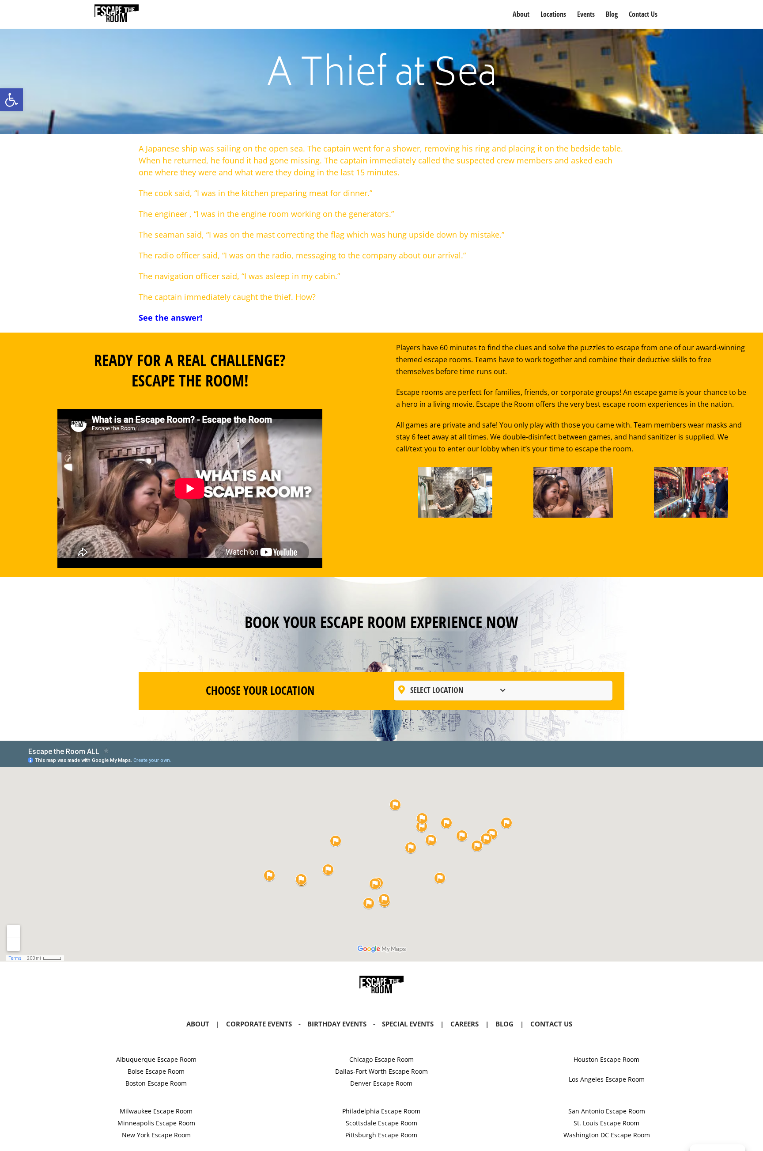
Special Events (408, 1023)
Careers (464, 1023)
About (197, 1023)
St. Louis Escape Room (606, 1123)
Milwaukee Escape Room (156, 1111)
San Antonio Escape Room (606, 1111)
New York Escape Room (156, 1135)
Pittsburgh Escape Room (381, 1135)
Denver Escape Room (381, 1083)
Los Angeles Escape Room (607, 1079)
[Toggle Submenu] (503, 690)
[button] (11, 99)
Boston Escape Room (156, 1083)
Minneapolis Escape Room (156, 1123)
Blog (504, 1023)
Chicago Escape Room (381, 1059)
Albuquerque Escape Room (156, 1059)
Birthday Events (336, 1023)
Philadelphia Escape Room (381, 1111)
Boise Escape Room (156, 1071)
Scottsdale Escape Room (381, 1123)
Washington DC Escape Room (606, 1135)
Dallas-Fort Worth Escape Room (381, 1071)
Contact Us (551, 1023)
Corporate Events (259, 1023)
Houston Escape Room (606, 1059)
